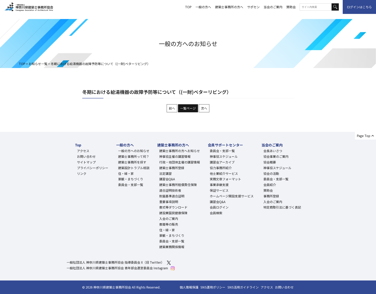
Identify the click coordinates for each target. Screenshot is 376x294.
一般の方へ (203, 7)
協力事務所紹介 (221, 167)
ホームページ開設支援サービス (232, 196)
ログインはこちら (359, 7)
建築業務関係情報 (171, 246)
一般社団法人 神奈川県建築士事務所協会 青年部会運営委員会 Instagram (117, 268)
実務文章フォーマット (225, 179)
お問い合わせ (86, 156)
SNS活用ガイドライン (243, 287)
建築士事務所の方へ (229, 7)
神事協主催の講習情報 (175, 156)
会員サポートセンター (225, 144)
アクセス (83, 150)
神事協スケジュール (224, 156)
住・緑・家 (126, 173)
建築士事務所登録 (171, 167)
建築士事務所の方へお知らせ (179, 150)
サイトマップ (86, 162)
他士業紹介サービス (224, 173)
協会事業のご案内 (275, 156)
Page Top (363, 135)
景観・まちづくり (130, 179)
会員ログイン (219, 207)
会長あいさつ (272, 150)
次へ (204, 108)
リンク (81, 173)
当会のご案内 (273, 7)
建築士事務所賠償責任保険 (178, 184)
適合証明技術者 (170, 190)
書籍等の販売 (168, 224)
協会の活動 (271, 173)
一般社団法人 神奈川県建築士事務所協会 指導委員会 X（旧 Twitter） (115, 262)
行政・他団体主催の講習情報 (179, 162)
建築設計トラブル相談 (133, 167)
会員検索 (216, 213)
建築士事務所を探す (132, 162)
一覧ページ (188, 108)
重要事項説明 (168, 201)
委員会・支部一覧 (130, 184)
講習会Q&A (167, 179)
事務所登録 (271, 196)
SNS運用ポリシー (212, 287)
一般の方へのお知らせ (133, 150)
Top (78, 144)
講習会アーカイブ (222, 162)
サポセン (253, 7)
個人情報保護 (189, 287)
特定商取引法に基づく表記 (282, 207)
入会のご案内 (168, 218)
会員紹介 (269, 184)
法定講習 (165, 173)
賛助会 (291, 7)
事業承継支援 (219, 184)
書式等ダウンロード (173, 207)
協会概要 (269, 162)
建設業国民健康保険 (173, 213)
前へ (172, 108)
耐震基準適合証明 (171, 196)
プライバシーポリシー (92, 167)
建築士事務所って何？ (133, 156)
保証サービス (219, 190)
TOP (188, 7)
